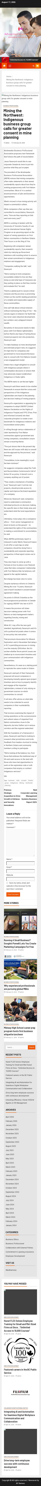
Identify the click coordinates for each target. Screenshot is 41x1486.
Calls (17, 780)
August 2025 (11, 1146)
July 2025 (10, 1150)
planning (7, 785)
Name (9, 859)
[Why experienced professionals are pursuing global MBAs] (20, 966)
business (11, 780)
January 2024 (11, 1225)
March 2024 (10, 1217)
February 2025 (11, 1171)
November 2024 (12, 1184)
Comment (10, 827)
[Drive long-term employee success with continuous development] (20, 1441)
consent (23, 780)
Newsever (32, 1480)
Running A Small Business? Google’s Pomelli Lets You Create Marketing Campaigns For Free (20, 943)
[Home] (4, 65)
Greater (30, 780)
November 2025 (12, 1134)
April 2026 (10, 1117)
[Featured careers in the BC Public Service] (20, 1350)
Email (9, 867)
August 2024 (11, 1196)
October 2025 (11, 1138)
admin (7, 143)
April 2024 (10, 1213)
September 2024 (12, 1192)
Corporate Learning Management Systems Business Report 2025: (29, 796)
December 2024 (12, 1179)
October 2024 (11, 1188)
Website (9, 875)
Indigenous (14, 783)
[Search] (33, 66)
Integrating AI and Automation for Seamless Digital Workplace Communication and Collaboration (19, 1085)
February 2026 (11, 1121)
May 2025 (10, 1159)
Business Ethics (12, 1239)
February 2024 (11, 1221)
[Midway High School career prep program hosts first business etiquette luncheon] (20, 1008)
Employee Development (15, 1256)
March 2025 (10, 1167)
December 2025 (12, 1129)
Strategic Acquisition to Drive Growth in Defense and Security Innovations (12, 797)
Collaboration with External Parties (19, 1248)
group (7, 783)
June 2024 (10, 1205)
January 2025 (11, 1175)
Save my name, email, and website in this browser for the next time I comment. (18, 886)
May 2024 (10, 1209)
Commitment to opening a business (20, 1252)
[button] (9, 66)
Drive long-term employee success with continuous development (17, 1463)
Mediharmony (11, 1270)
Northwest (29, 783)
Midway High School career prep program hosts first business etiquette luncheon (19, 1031)
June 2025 (10, 1154)
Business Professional (10, 106)
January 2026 (11, 1125)
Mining (21, 783)
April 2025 (10, 1163)
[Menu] (9, 66)
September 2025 (12, 1142)
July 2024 (10, 1200)
